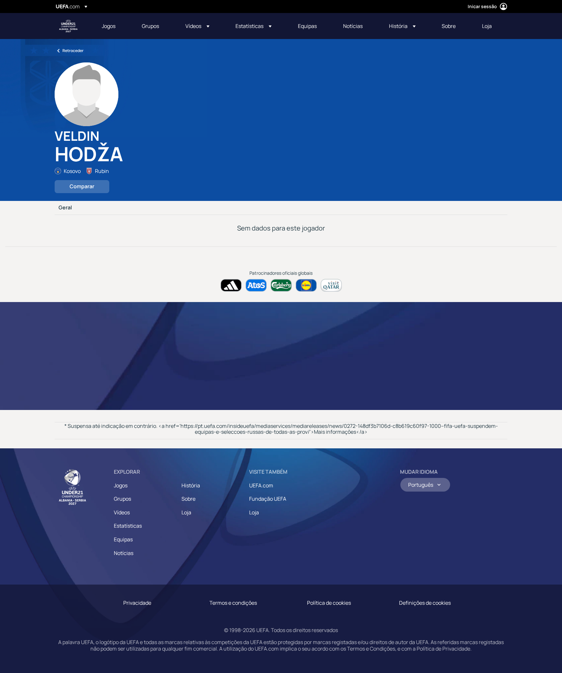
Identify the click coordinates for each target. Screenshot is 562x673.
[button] (197, 26)
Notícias (123, 553)
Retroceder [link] (73, 50)
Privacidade (137, 602)
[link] (109, 26)
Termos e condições (233, 602)
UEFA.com (261, 485)
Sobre (188, 498)
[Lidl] (306, 285)
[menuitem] (114, 26)
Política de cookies (329, 602)
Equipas (123, 539)
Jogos (120, 485)
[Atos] (256, 285)
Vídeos (122, 512)
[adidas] (231, 285)
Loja (186, 512)
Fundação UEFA (267, 498)
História (190, 485)
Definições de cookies (425, 602)
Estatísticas (128, 525)
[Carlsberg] (281, 285)
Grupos (122, 498)
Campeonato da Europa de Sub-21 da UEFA (68, 26)
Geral (65, 208)
